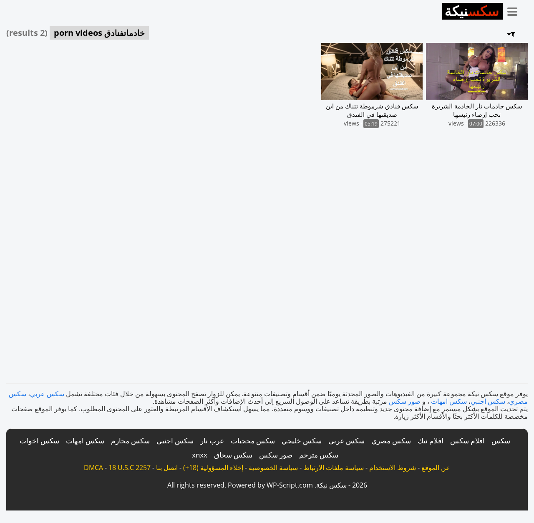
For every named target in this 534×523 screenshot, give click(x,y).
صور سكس (405, 401)
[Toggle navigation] (515, 10)
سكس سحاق (233, 455)
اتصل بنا (167, 467)
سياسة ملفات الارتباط (333, 467)
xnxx (199, 455)
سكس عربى (346, 440)
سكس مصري (391, 440)
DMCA (93, 467)
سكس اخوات (39, 440)
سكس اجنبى (175, 440)
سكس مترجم (318, 455)
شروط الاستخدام (392, 467)
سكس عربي (47, 393)
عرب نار (212, 440)
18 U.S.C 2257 (129, 467)
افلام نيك (430, 440)
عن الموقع (435, 467)
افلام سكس (467, 440)
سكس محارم (130, 440)
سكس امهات (449, 401)
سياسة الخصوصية (273, 467)
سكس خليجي (302, 440)
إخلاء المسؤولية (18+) (213, 467)
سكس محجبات (253, 440)
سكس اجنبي (488, 401)
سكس (500, 440)
